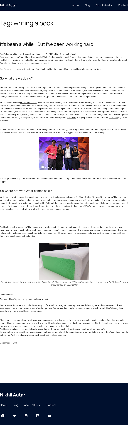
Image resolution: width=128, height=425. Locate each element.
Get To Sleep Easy (28, 102)
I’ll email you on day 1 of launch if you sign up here (82, 230)
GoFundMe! (72, 284)
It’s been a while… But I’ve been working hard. (47, 44)
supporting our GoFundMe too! (21, 236)
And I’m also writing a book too (13, 329)
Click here (71, 117)
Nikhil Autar (8, 5)
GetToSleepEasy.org (118, 282)
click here (113, 117)
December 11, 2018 (8, 342)
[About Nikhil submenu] (111, 5)
